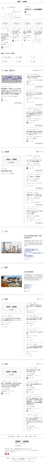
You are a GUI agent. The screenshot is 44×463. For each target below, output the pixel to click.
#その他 (5, 324)
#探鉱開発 (34, 138)
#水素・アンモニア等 (36, 165)
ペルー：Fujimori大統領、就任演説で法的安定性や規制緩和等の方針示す (34, 347)
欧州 (34, 74)
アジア (31, 28)
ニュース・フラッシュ (38, 38)
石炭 (2, 42)
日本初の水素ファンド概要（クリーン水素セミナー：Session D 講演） (34, 195)
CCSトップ (26, 259)
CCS (23, 436)
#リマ (9, 324)
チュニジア (35, 156)
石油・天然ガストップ (36, 70)
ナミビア (39, 156)
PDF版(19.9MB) (39, 87)
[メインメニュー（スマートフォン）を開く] (42, 1)
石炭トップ (39, 364)
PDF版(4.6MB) (39, 188)
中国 (30, 29)
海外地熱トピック (27, 287)
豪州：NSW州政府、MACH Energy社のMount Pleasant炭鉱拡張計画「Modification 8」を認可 (5, 37)
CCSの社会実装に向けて (29, 257)
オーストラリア (8, 31)
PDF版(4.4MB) (39, 105)
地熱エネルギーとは (28, 284)
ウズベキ (39, 110)
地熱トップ (26, 291)
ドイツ (41, 174)
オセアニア (8, 29)
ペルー (42, 29)
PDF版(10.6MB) (39, 125)
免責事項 (8, 458)
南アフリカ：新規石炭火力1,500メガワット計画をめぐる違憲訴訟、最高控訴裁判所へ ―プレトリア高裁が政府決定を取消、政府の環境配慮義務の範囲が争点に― (34, 401)
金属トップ (39, 299)
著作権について (14, 458)
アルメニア (35, 110)
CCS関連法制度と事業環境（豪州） (31, 249)
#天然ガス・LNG (36, 120)
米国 (19, 29)
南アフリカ (39, 396)
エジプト (38, 155)
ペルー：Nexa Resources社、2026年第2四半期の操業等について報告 (34, 318)
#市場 (2, 98)
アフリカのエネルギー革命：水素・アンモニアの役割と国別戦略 (34, 160)
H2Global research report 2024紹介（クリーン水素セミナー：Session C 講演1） (34, 212)
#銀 (28, 312)
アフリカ (34, 155)
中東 (34, 129)
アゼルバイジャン (39, 108)
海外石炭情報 (6, 42)
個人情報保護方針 (22, 458)
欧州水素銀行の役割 (6, 171)
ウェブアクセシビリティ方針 (32, 458)
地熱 (26, 436)
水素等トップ (38, 151)
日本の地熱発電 (27, 286)
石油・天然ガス (28, 14)
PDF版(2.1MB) (39, 205)
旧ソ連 (36, 74)
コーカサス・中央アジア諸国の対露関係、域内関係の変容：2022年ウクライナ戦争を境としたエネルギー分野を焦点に (34, 114)
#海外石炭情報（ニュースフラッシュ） (5, 45)
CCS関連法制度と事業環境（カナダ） (31, 250)
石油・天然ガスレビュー (38, 98)
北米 (19, 28)
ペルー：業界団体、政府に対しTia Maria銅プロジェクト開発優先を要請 (34, 306)
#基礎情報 (28, 82)
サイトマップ (29, 459)
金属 (35, 36)
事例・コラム (26, 288)
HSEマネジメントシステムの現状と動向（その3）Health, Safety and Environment (34, 94)
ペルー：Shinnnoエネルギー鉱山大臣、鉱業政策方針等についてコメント (38, 32)
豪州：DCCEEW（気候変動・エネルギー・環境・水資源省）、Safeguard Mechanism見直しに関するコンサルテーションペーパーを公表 (34, 420)
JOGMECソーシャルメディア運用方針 (19, 459)
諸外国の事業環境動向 (28, 255)
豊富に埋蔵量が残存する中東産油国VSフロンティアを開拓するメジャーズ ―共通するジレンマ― (34, 133)
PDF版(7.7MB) (39, 143)
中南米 (42, 28)
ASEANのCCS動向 (27, 251)
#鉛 (28, 323)
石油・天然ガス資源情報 (12, 96)
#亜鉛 (31, 323)
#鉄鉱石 (31, 312)
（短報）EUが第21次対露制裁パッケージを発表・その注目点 (34, 77)
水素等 (3, 173)
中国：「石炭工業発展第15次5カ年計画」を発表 (27, 32)
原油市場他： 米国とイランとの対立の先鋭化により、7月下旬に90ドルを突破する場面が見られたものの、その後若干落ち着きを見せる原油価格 (11, 91)
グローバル (10, 86)
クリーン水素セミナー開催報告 (33, 176)
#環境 (35, 180)
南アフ (34, 158)
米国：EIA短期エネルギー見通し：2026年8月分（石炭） (16, 32)
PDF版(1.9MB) (18, 103)
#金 (3, 324)
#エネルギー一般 (29, 120)
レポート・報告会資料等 (9, 173)
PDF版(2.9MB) (39, 171)
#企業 (27, 100)
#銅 (1, 324)
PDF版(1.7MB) (39, 223)
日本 (36, 174)
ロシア (39, 74)
